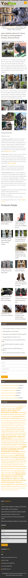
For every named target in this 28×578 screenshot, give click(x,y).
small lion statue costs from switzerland (9, 397)
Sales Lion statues (10, 26)
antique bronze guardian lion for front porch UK (12, 423)
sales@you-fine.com (8, 151)
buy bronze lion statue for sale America (14, 444)
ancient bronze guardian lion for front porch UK (9, 406)
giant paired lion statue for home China (14, 464)
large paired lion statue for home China (13, 475)
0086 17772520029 (12, 163)
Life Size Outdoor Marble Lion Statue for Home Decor (14, 328)
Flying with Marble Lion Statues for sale (11, 337)
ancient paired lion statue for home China (15, 422)
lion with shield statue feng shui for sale (9, 388)
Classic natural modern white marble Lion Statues (13, 352)
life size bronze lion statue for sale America (18, 488)
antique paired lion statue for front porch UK (16, 433)
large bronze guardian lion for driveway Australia (12, 468)
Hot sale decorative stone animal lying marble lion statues (13, 340)
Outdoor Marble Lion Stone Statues (10, 331)
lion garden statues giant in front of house (10, 385)
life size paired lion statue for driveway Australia (9, 489)
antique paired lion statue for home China (13, 435)
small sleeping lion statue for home (8, 390)
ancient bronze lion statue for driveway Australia (11, 410)
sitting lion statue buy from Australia (9, 393)
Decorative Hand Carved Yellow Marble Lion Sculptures (11, 349)
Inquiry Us (4, 376)
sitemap (20, 575)
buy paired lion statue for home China (11, 447)
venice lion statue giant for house (8, 395)
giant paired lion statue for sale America (13, 466)
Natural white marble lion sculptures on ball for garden (12, 344)
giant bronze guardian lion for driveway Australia (14, 448)
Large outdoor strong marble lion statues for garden (14, 334)
